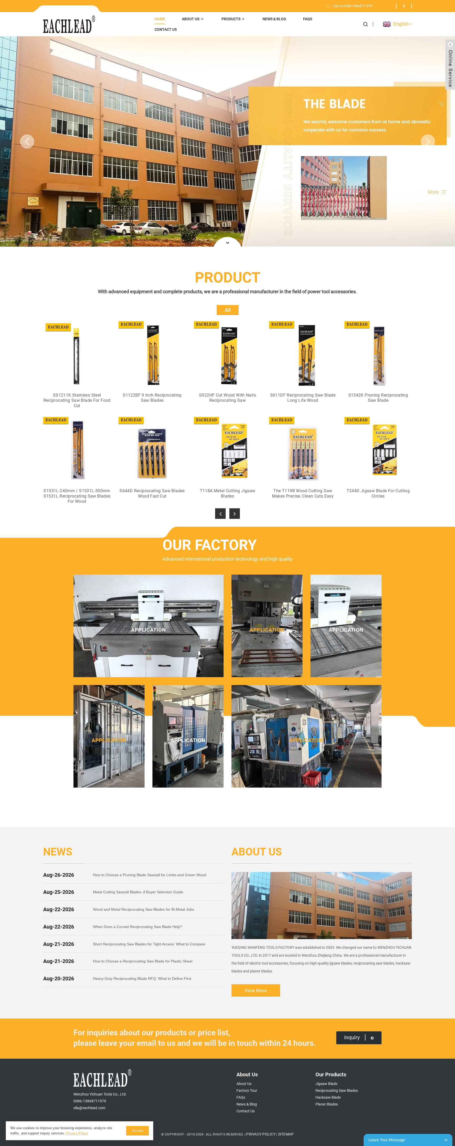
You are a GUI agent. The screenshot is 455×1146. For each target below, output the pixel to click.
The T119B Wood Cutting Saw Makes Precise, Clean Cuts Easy (303, 493)
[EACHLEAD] (95, 24)
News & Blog (274, 19)
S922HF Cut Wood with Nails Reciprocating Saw (227, 398)
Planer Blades (326, 1104)
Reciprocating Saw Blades (336, 1090)
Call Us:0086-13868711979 (352, 6)
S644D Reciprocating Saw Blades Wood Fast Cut (152, 493)
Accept (137, 1131)
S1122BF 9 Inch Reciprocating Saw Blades (152, 398)
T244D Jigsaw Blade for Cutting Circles (378, 493)
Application (148, 630)
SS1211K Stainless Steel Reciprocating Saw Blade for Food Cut (77, 400)
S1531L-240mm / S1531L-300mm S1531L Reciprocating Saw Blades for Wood (77, 496)
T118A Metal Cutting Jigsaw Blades (227, 493)
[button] (368, 24)
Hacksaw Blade (328, 1097)
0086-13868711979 (89, 1101)
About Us (190, 19)
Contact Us (166, 29)
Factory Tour (246, 1090)
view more (256, 990)
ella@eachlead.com (89, 1108)
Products (230, 19)
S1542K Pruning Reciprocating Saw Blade (378, 398)
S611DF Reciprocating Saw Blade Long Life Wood (302, 398)
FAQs (307, 19)
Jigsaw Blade (326, 1084)
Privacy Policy (260, 1134)
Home (160, 19)
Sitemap (286, 1134)
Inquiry (352, 1037)
